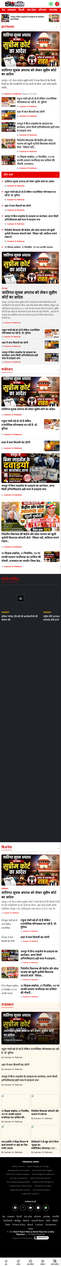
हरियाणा (43, 10)
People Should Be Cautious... (20, 1189)
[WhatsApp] (46, 1208)
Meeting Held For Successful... (19, 1170)
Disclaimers (50, 1225)
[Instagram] (38, 1208)
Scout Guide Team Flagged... (42, 1170)
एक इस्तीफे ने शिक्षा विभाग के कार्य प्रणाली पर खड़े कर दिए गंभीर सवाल (14, 1145)
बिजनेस (6, 847)
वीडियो (55, 1221)
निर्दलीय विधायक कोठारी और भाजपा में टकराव (45, 1112)
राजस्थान (12, 10)
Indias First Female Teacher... (40, 1178)
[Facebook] (15, 1208)
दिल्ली (21, 10)
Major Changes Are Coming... (38, 1166)
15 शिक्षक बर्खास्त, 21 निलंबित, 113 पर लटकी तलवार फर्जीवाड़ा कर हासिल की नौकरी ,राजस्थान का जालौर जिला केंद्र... (21, 557)
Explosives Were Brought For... (43, 1182)
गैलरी (48, 1221)
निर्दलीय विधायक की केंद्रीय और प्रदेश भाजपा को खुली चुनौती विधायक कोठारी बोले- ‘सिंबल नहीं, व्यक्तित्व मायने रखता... (30, 538)
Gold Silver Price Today (43, 1186)
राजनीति (55, 1217)
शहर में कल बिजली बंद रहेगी (18, 206)
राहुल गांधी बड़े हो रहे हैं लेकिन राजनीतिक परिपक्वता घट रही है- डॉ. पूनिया (30, 194)
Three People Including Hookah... (18, 1182)
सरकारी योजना (37, 1221)
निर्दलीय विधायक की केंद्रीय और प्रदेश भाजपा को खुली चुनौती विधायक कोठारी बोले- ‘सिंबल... (40, 972)
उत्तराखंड (53, 10)
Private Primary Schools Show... (21, 1186)
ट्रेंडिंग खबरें (8, 175)
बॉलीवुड (17, 1221)
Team (7, 1225)
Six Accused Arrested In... (42, 1189)
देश (3, 10)
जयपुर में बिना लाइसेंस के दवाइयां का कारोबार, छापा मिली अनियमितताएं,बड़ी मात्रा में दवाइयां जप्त (31, 218)
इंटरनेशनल (7, 27)
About (30, 1225)
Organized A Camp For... (30, 1193)
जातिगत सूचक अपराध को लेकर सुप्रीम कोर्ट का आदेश (28, 72)
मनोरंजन (7, 369)
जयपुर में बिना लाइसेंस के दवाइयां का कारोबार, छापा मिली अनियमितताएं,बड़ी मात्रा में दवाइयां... (39, 955)
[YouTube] (30, 1208)
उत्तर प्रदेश (31, 10)
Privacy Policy (18, 1225)
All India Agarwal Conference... (43, 1174)
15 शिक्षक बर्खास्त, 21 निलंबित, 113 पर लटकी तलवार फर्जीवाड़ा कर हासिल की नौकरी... (40, 989)
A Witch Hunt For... (18, 1166)
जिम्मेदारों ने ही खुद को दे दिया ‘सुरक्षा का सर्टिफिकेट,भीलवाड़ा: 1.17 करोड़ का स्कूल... (45, 1147)
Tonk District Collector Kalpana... (18, 1174)
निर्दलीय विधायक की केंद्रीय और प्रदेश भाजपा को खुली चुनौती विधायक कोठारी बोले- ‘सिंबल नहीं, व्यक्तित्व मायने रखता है (31, 233)
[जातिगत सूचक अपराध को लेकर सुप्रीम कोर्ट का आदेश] (30, 49)
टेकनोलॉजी (7, 1221)
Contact (39, 1225)
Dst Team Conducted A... (19, 1178)
